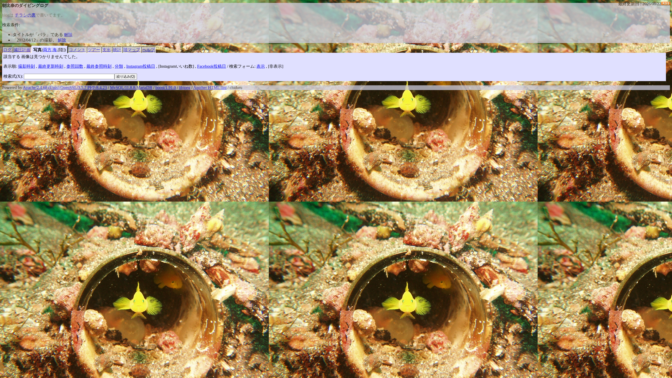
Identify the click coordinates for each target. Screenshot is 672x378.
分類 (119, 66)
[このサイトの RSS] (666, 4)
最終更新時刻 (50, 66)
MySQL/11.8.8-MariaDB (131, 87)
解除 (68, 34)
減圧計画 (22, 50)
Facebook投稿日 (211, 66)
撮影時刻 (26, 66)
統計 (117, 50)
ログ (7, 50)
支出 (106, 50)
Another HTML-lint (210, 87)
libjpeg (184, 87)
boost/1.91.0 (165, 87)
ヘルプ (148, 50)
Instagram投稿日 (140, 66)
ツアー (94, 50)
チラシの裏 (25, 15)
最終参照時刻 (99, 66)
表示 (260, 66)
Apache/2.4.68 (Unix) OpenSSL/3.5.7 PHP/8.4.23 (65, 87)
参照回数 (74, 66)
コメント (77, 50)
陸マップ (131, 50)
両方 (47, 50)
